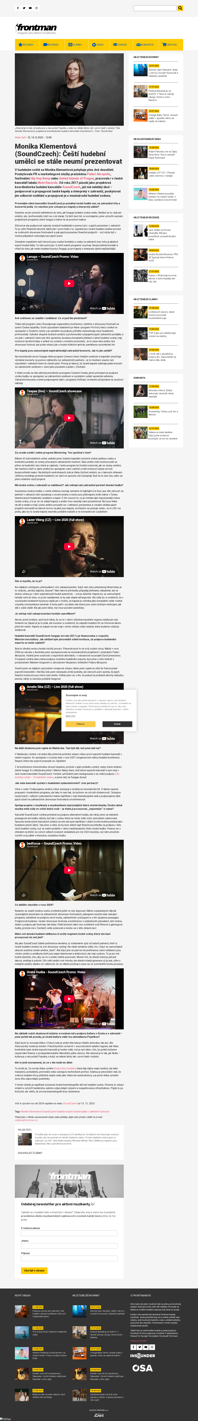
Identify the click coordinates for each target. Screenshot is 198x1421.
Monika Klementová (31, 1111)
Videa (99, 44)
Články (77, 44)
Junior (122, 44)
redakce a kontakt (138, 1341)
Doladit (117, 724)
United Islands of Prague (76, 178)
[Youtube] (30, 8)
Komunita (147, 44)
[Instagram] (36, 8)
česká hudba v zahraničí (86, 1111)
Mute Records (48, 183)
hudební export (65, 1111)
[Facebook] (18, 8)
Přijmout (80, 724)
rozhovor (104, 1111)
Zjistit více (70, 716)
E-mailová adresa (30, 1228)
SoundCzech (71, 187)
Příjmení (25, 1253)
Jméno (24, 1240)
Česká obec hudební (65, 1068)
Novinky (28, 44)
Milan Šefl (20, 137)
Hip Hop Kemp (40, 178)
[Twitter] (24, 8)
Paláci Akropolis (98, 174)
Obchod (172, 44)
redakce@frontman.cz (26, 1120)
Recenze (53, 44)
